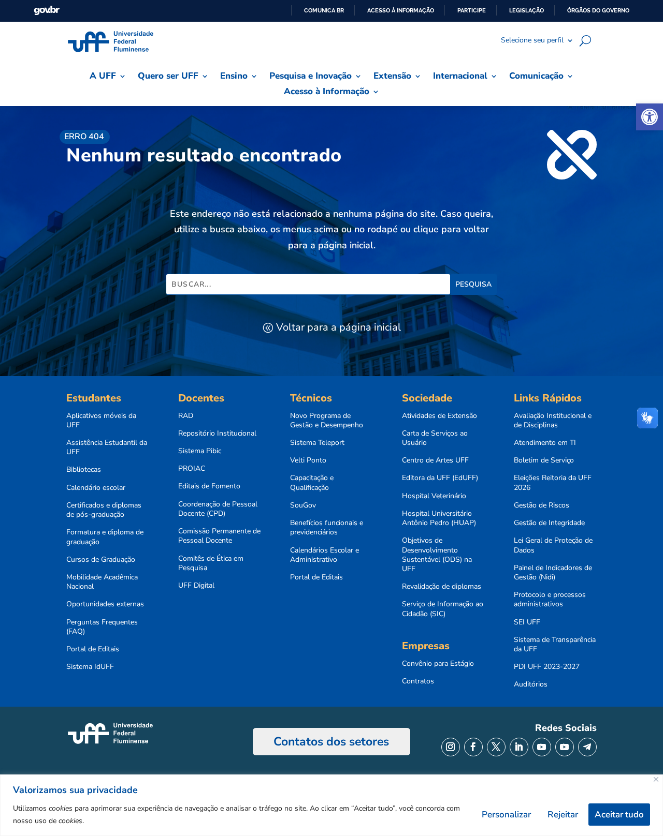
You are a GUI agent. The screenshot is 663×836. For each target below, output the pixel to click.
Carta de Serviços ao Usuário (435, 438)
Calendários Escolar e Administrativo (324, 555)
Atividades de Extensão (439, 416)
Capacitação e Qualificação (312, 482)
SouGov (303, 505)
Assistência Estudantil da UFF (106, 447)
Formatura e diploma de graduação (104, 537)
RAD (185, 416)
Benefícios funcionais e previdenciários (326, 527)
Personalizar (506, 814)
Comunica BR (324, 10)
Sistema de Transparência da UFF (555, 644)
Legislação (526, 10)
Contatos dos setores (331, 742)
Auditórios (530, 684)
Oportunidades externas (105, 604)
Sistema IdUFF (90, 666)
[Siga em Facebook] (473, 747)
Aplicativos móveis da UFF (101, 420)
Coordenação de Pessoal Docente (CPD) (217, 509)
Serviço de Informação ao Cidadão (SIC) (442, 609)
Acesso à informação (400, 10)
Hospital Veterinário (434, 496)
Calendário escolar (95, 487)
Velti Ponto (308, 460)
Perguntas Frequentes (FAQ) (102, 627)
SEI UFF (527, 622)
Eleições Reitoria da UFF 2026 (553, 482)
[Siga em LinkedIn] (519, 747)
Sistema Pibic (199, 451)
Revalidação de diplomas (441, 586)
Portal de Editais (92, 649)
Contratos (418, 681)
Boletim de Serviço (544, 460)
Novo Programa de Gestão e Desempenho (326, 420)
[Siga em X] (496, 747)
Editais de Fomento (209, 486)
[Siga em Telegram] (587, 747)
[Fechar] (656, 779)
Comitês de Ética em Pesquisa (210, 563)
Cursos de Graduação (100, 559)
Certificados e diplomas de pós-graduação (103, 510)
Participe (471, 10)
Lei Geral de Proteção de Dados (553, 545)
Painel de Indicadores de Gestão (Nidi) (553, 572)
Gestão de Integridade (549, 523)
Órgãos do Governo (598, 10)
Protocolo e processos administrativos (550, 599)
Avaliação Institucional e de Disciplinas (553, 420)
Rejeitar (562, 814)
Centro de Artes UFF (435, 460)
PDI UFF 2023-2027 (547, 666)
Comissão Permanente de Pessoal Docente (219, 536)
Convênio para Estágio (438, 663)
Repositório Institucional (217, 433)
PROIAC (191, 468)
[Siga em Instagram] (450, 747)
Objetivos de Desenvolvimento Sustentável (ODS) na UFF (437, 555)
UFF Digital (196, 585)
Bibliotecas (83, 469)
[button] (649, 116)
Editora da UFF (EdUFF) (440, 478)
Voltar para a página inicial (338, 327)
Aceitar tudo (619, 814)
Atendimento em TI (545, 442)
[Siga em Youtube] (541, 747)
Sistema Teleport (317, 442)
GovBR (47, 11)
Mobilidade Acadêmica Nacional (102, 582)
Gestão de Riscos (541, 505)
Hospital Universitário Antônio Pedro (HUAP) (439, 518)
